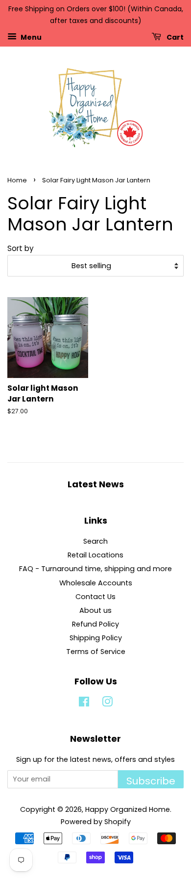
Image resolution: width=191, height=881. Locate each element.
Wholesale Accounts (95, 583)
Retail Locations (95, 555)
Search (95, 541)
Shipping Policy (96, 638)
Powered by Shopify (96, 822)
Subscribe (150, 781)
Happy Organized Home (127, 809)
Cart (174, 37)
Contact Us (95, 597)
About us (95, 610)
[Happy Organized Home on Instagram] (107, 703)
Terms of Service (95, 651)
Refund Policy (95, 624)
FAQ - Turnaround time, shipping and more (95, 569)
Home (17, 180)
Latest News (96, 484)
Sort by (20, 248)
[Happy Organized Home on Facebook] (84, 703)
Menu (30, 37)
